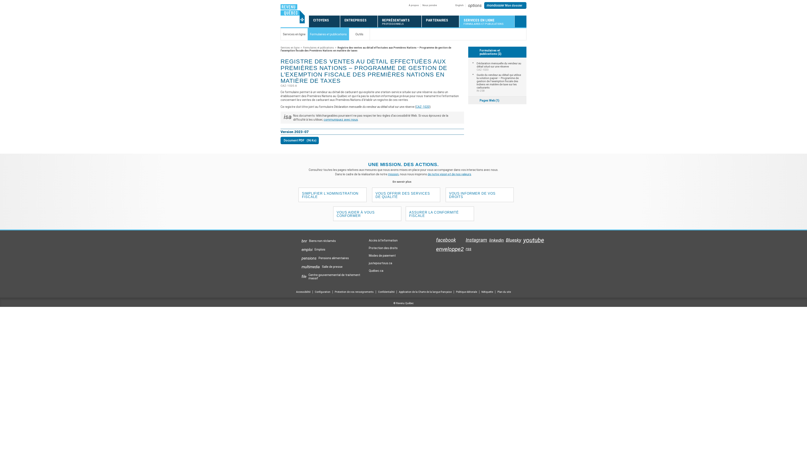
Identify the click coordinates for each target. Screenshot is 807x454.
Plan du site (504, 291)
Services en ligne (290, 47)
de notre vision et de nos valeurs (449, 174)
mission (393, 174)
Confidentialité (386, 291)
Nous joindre (429, 5)
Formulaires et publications (318, 47)
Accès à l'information (383, 240)
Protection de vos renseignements (354, 291)
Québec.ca (376, 272)
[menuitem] (497, 66)
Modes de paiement (382, 255)
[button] (474, 5)
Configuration (322, 291)
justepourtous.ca (380, 264)
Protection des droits (383, 248)
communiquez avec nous (341, 119)
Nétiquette (487, 291)
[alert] (505, 5)
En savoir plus (404, 181)
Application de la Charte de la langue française (425, 291)
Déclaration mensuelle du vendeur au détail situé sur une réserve (499, 66)
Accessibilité (303, 291)
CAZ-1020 (422, 106)
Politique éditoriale (466, 291)
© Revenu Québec (403, 303)
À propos (414, 5)
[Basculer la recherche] (520, 21)
